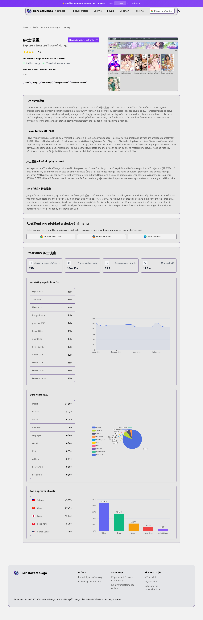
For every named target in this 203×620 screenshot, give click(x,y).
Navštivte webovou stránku (81, 40)
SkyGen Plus (150, 581)
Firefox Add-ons (103, 236)
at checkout (132, 3)
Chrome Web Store (52, 236)
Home (25, 27)
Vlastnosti (60, 10)
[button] (162, 11)
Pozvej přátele (80, 10)
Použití (110, 10)
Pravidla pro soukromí (90, 581)
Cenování (125, 10)
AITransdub (150, 577)
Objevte (97, 10)
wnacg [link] (67, 27)
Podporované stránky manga (46, 27)
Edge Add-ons (154, 236)
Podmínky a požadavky (90, 577)
